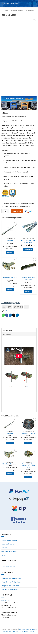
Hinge (3, 555)
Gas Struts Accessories (9, 551)
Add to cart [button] (10, 252)
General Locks (29, 10)
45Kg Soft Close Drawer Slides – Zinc (28, 241)
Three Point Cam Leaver (10, 277)
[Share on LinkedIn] (17, 315)
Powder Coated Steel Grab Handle (28, 278)
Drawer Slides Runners (9, 540)
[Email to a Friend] (13, 315)
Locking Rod (9, 240)
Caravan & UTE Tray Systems (11, 578)
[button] (26, 3)
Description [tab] (7, 330)
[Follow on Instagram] (18, 626)
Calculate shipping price (10, 303)
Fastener (4, 548)
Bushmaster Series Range (9, 589)
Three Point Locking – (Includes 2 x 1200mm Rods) (28, 465)
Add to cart (17, 211)
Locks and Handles (16, 10)
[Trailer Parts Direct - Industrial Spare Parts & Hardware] (11, 3)
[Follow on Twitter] (20, 626)
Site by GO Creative (25, 629)
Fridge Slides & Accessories (10, 585)
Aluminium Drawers (8, 567)
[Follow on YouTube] (22, 626)
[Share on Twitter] (10, 315)
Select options (28, 249)
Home (6, 10)
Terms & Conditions (29, 631)
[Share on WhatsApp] (3, 315)
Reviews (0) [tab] (7, 334)
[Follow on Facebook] (16, 626)
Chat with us (5, 600)
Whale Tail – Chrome (28, 433)
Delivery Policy (18, 631)
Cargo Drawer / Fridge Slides (11, 582)
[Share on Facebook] (6, 315)
